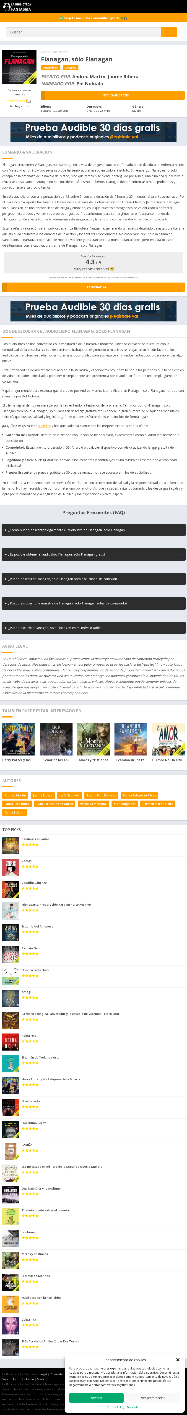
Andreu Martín (15, 795)
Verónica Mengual (93, 804)
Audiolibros (60, 52)
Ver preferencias (153, 1398)
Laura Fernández (17, 804)
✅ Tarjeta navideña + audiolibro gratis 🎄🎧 (93, 18)
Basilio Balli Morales (101, 795)
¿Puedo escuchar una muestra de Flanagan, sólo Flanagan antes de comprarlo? (67, 603)
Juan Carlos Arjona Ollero (54, 804)
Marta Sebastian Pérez (139, 795)
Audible (44, 426)
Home (45, 52)
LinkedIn (28, 1379)
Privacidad (133, 1407)
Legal (43, 1374)
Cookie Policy (115, 1407)
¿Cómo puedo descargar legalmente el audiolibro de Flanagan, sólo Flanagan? (67, 530)
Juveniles (70, 68)
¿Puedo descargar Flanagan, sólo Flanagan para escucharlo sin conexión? (63, 579)
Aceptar (96, 1398)
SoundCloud (10, 1379)
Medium (42, 1379)
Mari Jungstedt (124, 804)
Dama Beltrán (14, 812)
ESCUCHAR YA (96, 287)
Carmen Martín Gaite (158, 804)
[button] (178, 1359)
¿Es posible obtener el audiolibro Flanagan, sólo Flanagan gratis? (57, 554)
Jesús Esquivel (70, 795)
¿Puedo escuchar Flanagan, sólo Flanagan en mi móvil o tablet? (55, 628)
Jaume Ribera (42, 795)
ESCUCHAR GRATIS (116, 95)
